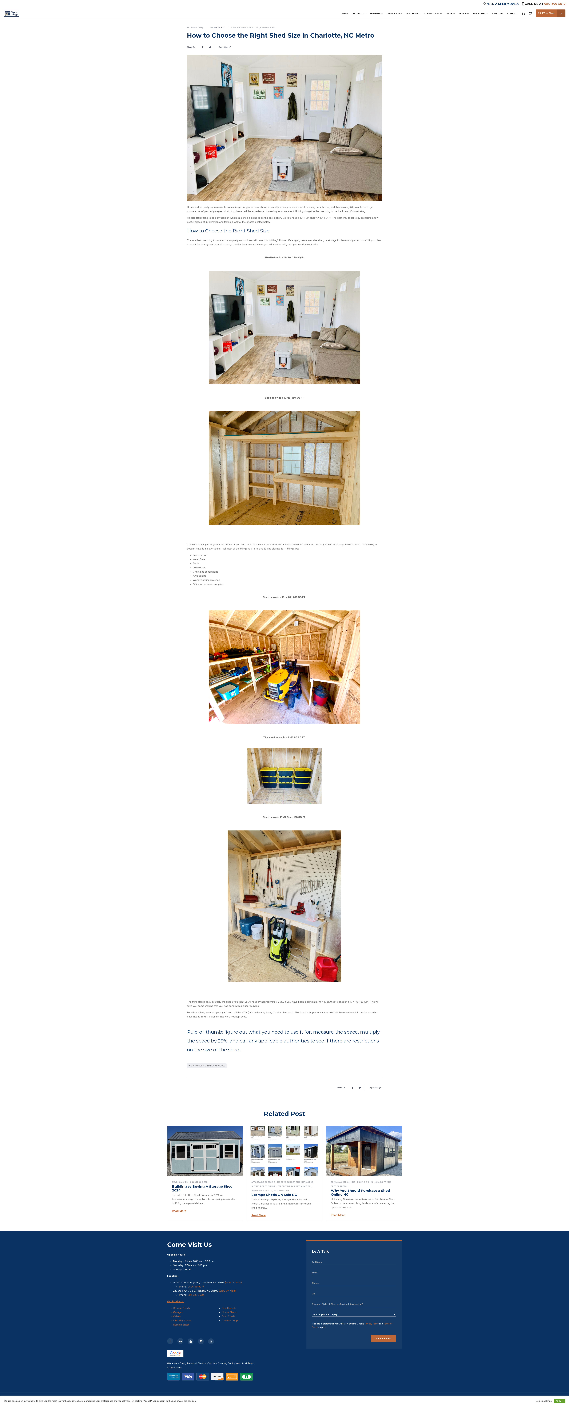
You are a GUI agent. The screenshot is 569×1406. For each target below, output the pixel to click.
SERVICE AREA (394, 13)
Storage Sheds (181, 1308)
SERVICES (464, 13)
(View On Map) (233, 1282)
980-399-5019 (554, 4)
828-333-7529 (195, 1294)
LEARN (449, 13)
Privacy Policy (372, 1323)
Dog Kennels (229, 1308)
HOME (345, 13)
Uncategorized (199, 1182)
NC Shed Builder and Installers (295, 1182)
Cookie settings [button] (544, 1401)
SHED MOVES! (413, 13)
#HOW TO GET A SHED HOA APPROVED (206, 1066)
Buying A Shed (267, 27)
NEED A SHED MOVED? (502, 4)
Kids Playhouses (182, 1320)
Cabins (177, 1316)
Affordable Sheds (261, 1190)
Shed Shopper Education (244, 27)
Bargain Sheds (181, 1324)
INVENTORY (376, 13)
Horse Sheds (229, 1312)
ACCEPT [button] (560, 1401)
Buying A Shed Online (263, 1186)
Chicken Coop (230, 1320)
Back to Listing (197, 27)
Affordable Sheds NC (263, 1182)
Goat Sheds (228, 1316)
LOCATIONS (479, 13)
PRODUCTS (358, 13)
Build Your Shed (546, 13)
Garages (178, 1312)
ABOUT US (497, 13)
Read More (179, 1210)
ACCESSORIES (431, 13)
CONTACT (512, 13)
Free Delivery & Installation (294, 1186)
